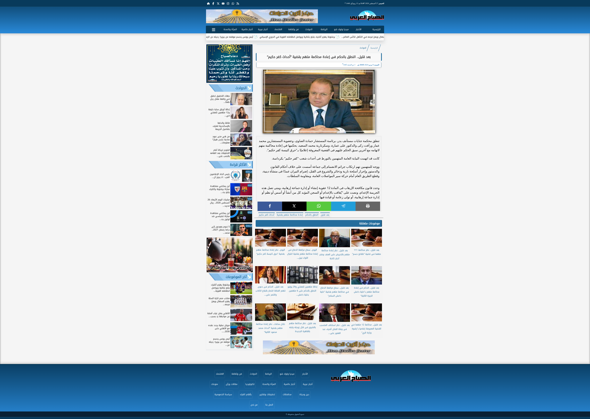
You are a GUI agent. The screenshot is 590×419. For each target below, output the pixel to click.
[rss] (237, 3)
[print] (368, 206)
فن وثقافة (293, 29)
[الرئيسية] (208, 3)
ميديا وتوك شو (341, 29)
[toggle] (213, 29)
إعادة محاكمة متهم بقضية (290, 215)
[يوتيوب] (223, 3)
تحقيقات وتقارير (267, 394)
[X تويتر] (218, 3)
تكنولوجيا (249, 384)
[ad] (229, 82)
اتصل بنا (269, 405)
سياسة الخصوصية (223, 394)
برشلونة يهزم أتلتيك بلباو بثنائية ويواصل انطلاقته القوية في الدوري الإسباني (326, 37)
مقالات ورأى (231, 384)
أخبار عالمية (247, 29)
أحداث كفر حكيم (266, 215)
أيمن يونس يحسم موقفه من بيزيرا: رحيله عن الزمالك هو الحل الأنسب (249, 37)
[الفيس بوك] (213, 3)
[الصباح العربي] (367, 15)
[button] (209, 16)
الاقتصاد (278, 29)
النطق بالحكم (311, 215)
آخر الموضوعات (236, 277)
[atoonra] (318, 347)
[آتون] (262, 16)
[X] (294, 206)
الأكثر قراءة (238, 164)
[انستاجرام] (228, 3)
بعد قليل (325, 215)
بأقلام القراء (246, 394)
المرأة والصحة (230, 29)
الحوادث (308, 29)
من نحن (254, 405)
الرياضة (324, 29)
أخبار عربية (263, 29)
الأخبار (358, 29)
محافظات (287, 394)
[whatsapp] (319, 206)
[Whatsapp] (232, 3)
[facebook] (270, 206)
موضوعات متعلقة (369, 223)
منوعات (214, 384)
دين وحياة (304, 394)
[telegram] (343, 206)
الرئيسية (376, 29)
